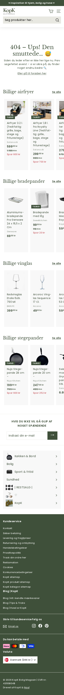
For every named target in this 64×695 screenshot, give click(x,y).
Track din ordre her (14, 557)
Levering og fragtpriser (17, 538)
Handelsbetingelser (15, 547)
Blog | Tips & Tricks (14, 603)
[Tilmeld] (52, 435)
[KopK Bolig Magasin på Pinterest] (47, 626)
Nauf (27, 687)
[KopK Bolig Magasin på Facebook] (40, 626)
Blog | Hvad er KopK (15, 608)
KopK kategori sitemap (17, 586)
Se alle (56, 92)
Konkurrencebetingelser (18, 572)
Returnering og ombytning (19, 543)
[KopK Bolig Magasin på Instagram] (34, 626)
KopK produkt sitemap (16, 582)
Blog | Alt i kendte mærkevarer (21, 598)
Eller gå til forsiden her (32, 73)
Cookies (8, 567)
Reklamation (10, 562)
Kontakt (7, 528)
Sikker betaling (12, 533)
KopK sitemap (11, 577)
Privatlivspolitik (12, 552)
